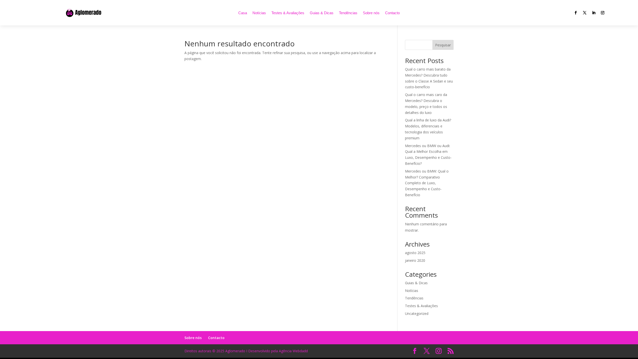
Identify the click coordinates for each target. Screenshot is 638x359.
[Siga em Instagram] (602, 12)
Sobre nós (371, 13)
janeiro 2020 (415, 260)
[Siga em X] (584, 12)
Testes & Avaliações (287, 13)
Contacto (392, 13)
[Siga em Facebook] (575, 12)
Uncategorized (416, 313)
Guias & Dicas (321, 13)
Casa (242, 13)
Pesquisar (443, 45)
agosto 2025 (415, 252)
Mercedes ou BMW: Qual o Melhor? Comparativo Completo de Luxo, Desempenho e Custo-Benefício (427, 183)
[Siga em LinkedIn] (593, 12)
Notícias (259, 13)
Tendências (348, 13)
